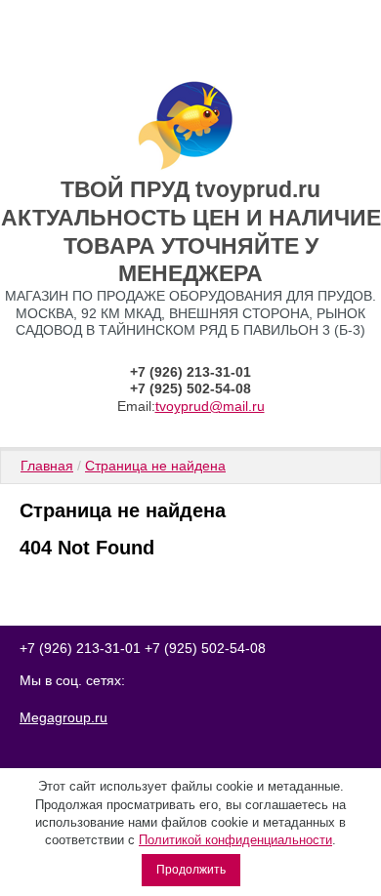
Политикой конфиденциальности (235, 840)
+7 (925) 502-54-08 (190, 388)
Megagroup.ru (63, 717)
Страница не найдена (155, 465)
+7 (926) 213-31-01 (190, 372)
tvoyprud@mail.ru (210, 406)
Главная (47, 465)
